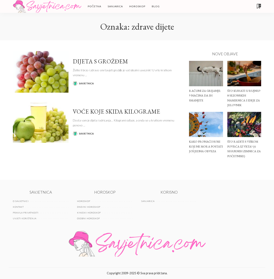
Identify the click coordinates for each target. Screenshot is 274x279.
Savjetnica (86, 83)
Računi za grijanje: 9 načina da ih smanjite (205, 95)
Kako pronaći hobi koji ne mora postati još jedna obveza (206, 146)
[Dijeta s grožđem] (40, 72)
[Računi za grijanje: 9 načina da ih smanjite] (206, 73)
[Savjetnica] (47, 6)
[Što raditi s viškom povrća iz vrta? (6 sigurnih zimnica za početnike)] (244, 124)
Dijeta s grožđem (100, 61)
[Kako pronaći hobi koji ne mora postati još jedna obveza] (206, 124)
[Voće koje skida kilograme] (40, 122)
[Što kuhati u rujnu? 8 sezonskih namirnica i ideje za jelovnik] (244, 73)
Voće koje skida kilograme (116, 111)
